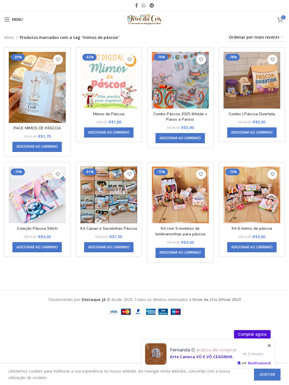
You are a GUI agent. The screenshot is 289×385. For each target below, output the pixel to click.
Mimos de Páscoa (108, 114)
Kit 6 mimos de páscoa (252, 228)
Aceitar (267, 374)
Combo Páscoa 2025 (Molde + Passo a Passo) (180, 116)
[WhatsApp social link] (144, 5)
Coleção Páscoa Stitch (37, 228)
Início (9, 37)
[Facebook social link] (136, 5)
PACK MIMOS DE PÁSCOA (37, 128)
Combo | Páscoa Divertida (252, 114)
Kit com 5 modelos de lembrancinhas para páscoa (180, 231)
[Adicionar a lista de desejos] (58, 60)
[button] (37, 147)
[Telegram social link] (152, 5)
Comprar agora (252, 334)
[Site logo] (144, 19)
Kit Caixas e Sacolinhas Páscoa (108, 228)
